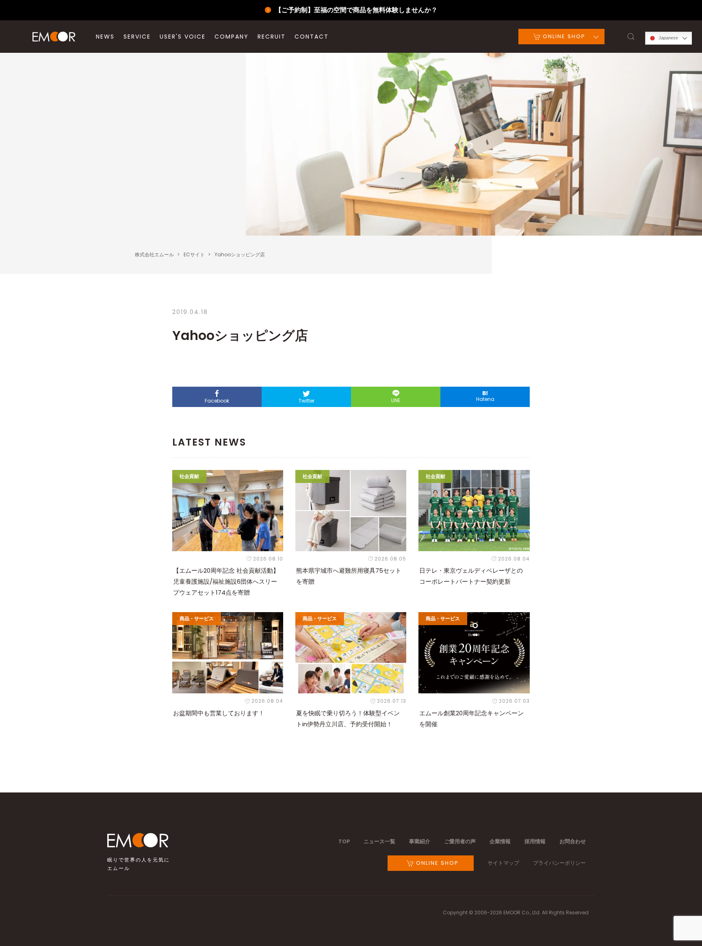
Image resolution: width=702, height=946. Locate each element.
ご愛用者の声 (460, 841)
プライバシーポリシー (559, 863)
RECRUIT (272, 36)
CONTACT (312, 36)
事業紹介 (419, 841)
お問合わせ (572, 841)
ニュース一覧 (379, 841)
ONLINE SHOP (563, 36)
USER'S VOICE (183, 36)
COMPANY (231, 36)
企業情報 (500, 841)
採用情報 (535, 841)
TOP (344, 841)
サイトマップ (503, 863)
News (105, 36)
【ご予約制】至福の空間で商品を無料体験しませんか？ (356, 10)
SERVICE (137, 36)
